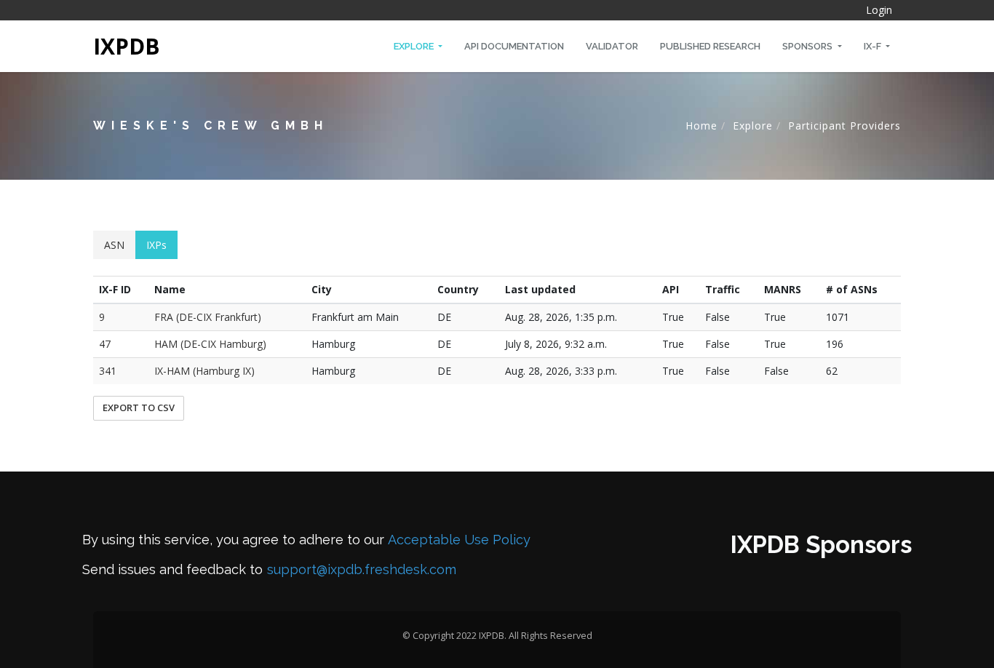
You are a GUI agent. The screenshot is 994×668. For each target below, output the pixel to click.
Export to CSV (139, 407)
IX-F (873, 46)
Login (879, 10)
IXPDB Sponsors (821, 544)
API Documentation (514, 46)
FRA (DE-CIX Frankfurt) (207, 317)
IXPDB (126, 46)
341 (107, 371)
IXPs (156, 245)
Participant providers (844, 125)
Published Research (710, 46)
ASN (114, 245)
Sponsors (808, 46)
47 (105, 344)
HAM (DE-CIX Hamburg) (210, 344)
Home (701, 125)
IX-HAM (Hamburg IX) (204, 371)
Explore (415, 46)
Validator (612, 46)
